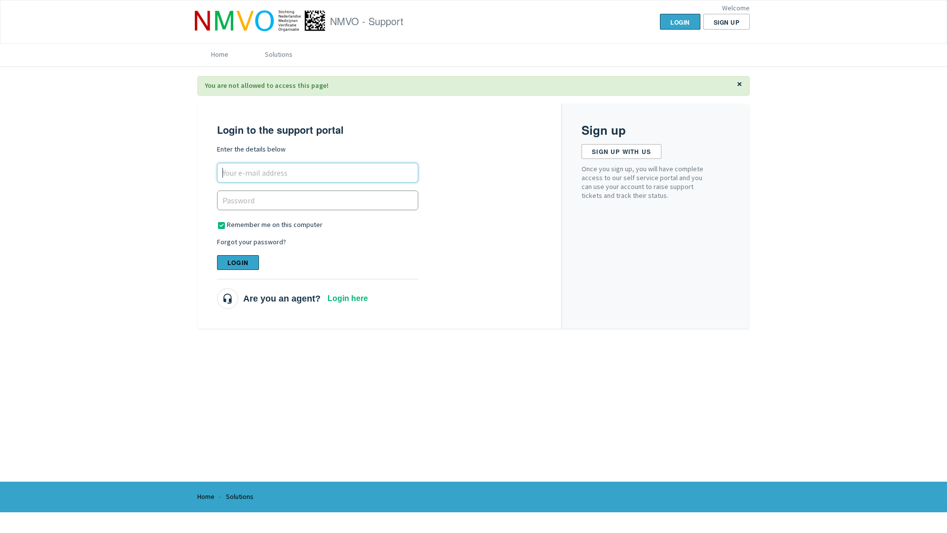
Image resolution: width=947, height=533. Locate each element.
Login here (348, 298)
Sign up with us (621, 151)
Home (219, 54)
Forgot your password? (251, 241)
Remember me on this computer (275, 224)
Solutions (278, 54)
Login (238, 262)
